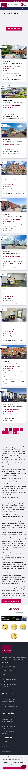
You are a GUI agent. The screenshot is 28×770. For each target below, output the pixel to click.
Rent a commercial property (8, 704)
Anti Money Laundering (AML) (8, 684)
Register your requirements (11, 601)
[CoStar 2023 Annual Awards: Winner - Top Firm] (14, 636)
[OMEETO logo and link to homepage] (4, 5)
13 (14, 433)
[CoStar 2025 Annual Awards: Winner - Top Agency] (14, 627)
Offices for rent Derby (6, 724)
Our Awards (4, 741)
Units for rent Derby (6, 729)
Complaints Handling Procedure (9, 681)
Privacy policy (4, 689)
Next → (18, 432)
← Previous (3, 429)
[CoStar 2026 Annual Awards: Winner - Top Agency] (14, 618)
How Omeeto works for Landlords (9, 677)
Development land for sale (7, 721)
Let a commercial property (7, 701)
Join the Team (4, 746)
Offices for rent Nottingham (8, 726)
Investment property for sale (8, 717)
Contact (3, 674)
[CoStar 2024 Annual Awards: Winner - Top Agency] (23, 627)
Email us (24, 1)
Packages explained (6, 748)
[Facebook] (10, 666)
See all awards (19, 612)
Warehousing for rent (6, 719)
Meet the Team (5, 744)
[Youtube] (14, 666)
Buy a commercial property (8, 699)
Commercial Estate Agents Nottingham (10, 709)
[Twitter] (2, 666)
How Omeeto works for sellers (8, 679)
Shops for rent (4, 733)
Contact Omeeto (5, 751)
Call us (17, 1)
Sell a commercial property (7, 697)
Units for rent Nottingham (7, 731)
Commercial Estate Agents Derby (9, 706)
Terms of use (4, 686)
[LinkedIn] (6, 666)
